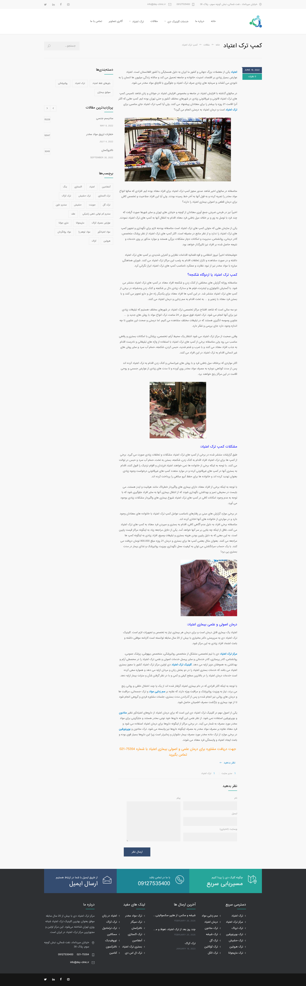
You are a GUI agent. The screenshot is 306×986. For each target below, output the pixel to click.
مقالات (154, 21)
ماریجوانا (80, 223)
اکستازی (78, 187)
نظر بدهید (229, 762)
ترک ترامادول (109, 928)
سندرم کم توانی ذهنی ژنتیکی (96, 214)
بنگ (65, 187)
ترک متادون (211, 928)
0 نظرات (252, 77)
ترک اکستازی (104, 196)
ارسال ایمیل (83, 884)
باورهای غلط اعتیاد (101, 83)
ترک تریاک (237, 928)
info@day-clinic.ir (79, 962)
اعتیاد (92, 187)
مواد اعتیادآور (104, 232)
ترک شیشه (212, 934)
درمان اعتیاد (211, 922)
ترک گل (106, 205)
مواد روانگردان (64, 232)
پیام (178, 798)
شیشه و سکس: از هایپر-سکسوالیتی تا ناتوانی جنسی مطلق (174, 915)
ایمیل (234, 814)
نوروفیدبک (111, 940)
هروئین (107, 241)
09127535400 (183, 4)
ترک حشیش (84, 196)
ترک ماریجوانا (235, 953)
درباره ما (199, 21)
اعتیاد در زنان (109, 915)
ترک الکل (213, 953)
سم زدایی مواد (210, 915)
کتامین (113, 953)
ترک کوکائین (211, 946)
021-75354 (83, 954)
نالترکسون (111, 946)
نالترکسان (137, 928)
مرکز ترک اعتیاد (234, 922)
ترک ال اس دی (133, 953)
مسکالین (112, 934)
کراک (94, 241)
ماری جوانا (64, 223)
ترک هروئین (236, 946)
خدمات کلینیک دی (178, 21)
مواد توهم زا (84, 232)
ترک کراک (66, 196)
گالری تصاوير (116, 21)
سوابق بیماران (103, 92)
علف (73, 214)
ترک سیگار (136, 922)
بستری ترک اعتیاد (132, 946)
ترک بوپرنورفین (234, 934)
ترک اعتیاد (138, 21)
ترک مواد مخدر (133, 915)
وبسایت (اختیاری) (228, 829)
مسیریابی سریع (225, 884)
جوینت (92, 205)
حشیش (77, 205)
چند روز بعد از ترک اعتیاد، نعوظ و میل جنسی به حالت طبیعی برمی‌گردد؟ (174, 929)
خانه (213, 21)
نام (235, 798)
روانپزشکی (62, 83)
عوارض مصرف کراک (101, 223)
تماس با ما (96, 21)
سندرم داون (61, 205)
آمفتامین (106, 187)
